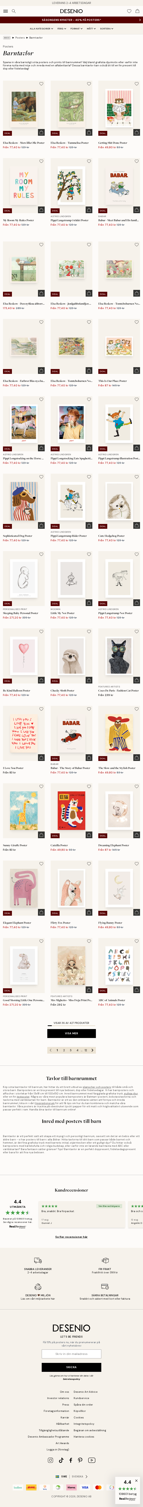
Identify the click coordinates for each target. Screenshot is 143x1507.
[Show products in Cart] (137, 11)
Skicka (71, 1367)
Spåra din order (83, 1404)
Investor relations (58, 1398)
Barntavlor (36, 37)
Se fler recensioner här (71, 1237)
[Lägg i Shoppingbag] (41, 132)
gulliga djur (131, 1093)
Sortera (105, 28)
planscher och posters (97, 1087)
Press (65, 1404)
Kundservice (81, 1398)
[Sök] (14, 11)
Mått (90, 28)
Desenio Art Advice (86, 1391)
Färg (60, 28)
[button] (127, 1490)
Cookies (79, 1417)
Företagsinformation (56, 1411)
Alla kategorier (40, 28)
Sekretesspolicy (71, 1379)
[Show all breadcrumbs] (7, 38)
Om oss (64, 1391)
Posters (20, 37)
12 (86, 1050)
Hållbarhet (62, 1423)
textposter (23, 1096)
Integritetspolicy (84, 1423)
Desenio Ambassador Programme (48, 1436)
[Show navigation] (5, 11)
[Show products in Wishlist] (129, 11)
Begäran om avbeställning (90, 1430)
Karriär (65, 1417)
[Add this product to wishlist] (41, 84)
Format (75, 28)
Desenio (82, 1496)
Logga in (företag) (58, 1449)
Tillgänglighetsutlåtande (54, 1430)
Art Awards (62, 1443)
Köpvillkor (80, 1411)
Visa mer (71, 1033)
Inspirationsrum (45, 1103)
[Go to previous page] (50, 1050)
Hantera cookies (84, 1436)
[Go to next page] (92, 1050)
